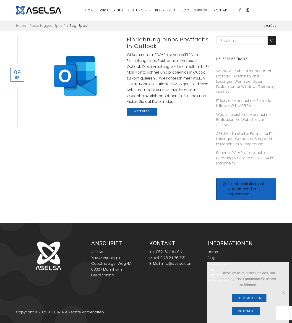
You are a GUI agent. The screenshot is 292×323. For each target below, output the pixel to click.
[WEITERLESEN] (75, 75)
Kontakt (221, 10)
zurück (271, 25)
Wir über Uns (111, 10)
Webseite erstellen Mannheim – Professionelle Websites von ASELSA (243, 120)
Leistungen (138, 10)
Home (90, 10)
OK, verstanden (249, 298)
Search (272, 40)
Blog (184, 10)
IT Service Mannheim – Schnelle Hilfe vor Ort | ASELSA (243, 103)
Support (201, 10)
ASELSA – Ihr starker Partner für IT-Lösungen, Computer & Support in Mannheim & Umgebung (245, 139)
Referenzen (165, 10)
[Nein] (283, 292)
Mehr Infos (246, 311)
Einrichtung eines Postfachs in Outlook (168, 43)
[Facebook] (240, 10)
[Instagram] (247, 10)
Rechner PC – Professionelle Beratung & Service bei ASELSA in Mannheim (244, 158)
